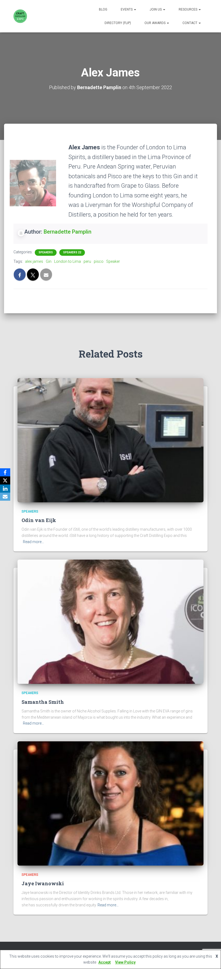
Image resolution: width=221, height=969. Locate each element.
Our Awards (155, 23)
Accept (104, 962)
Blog (103, 9)
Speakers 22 (72, 252)
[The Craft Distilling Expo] (20, 16)
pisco (98, 261)
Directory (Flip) (118, 23)
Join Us (156, 9)
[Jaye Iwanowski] (110, 803)
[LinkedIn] (5, 488)
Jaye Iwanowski (43, 883)
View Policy (125, 962)
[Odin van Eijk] (110, 440)
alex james (34, 261)
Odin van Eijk (39, 520)
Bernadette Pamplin (67, 231)
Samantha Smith (43, 702)
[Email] (5, 497)
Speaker (113, 261)
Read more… (33, 542)
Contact (190, 23)
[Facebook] (5, 472)
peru (87, 261)
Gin (48, 261)
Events (127, 9)
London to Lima (67, 261)
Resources (188, 9)
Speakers (46, 252)
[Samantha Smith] (110, 621)
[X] (5, 480)
